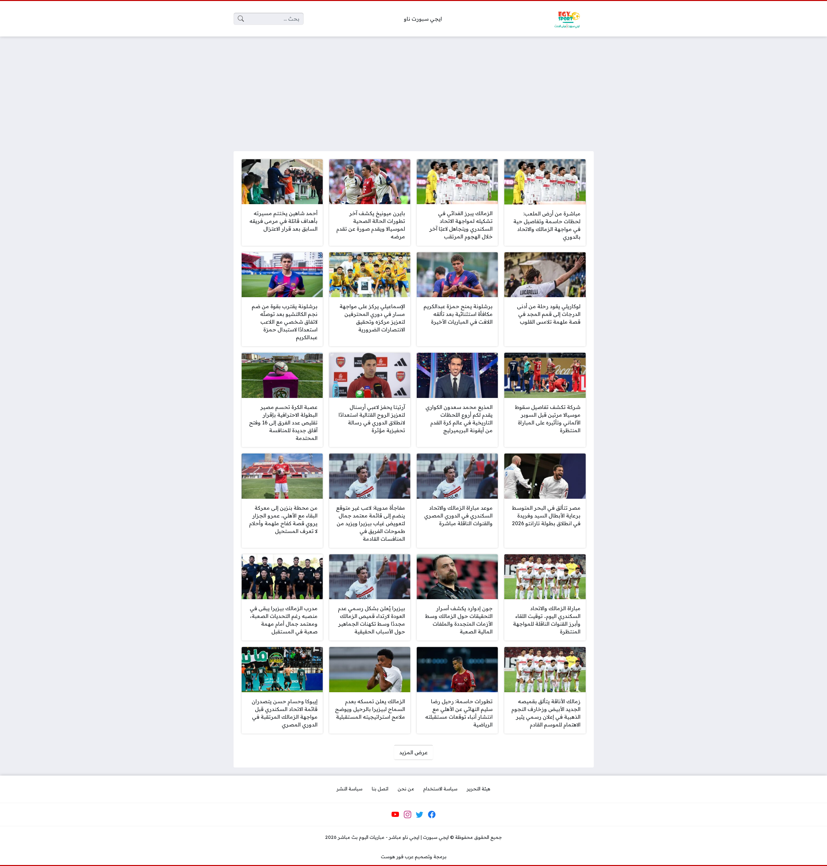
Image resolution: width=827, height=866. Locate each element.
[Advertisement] (413, 90)
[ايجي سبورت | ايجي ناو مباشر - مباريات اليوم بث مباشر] (567, 18)
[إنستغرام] (407, 814)
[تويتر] (419, 814)
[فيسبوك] (431, 814)
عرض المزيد (413, 752)
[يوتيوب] (395, 814)
